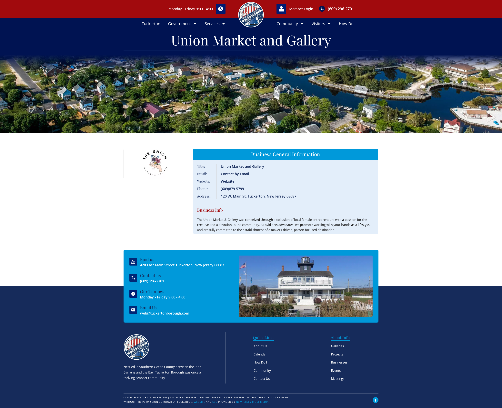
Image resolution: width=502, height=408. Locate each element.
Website (227, 181)
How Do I (347, 23)
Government (179, 23)
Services (212, 23)
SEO (214, 401)
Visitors (318, 23)
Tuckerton (151, 23)
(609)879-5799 (232, 188)
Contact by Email (235, 173)
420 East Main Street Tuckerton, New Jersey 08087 (182, 265)
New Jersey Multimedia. (252, 401)
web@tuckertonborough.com (164, 313)
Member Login (301, 8)
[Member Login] (281, 9)
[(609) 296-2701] (322, 9)
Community (287, 23)
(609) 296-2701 (341, 8)
